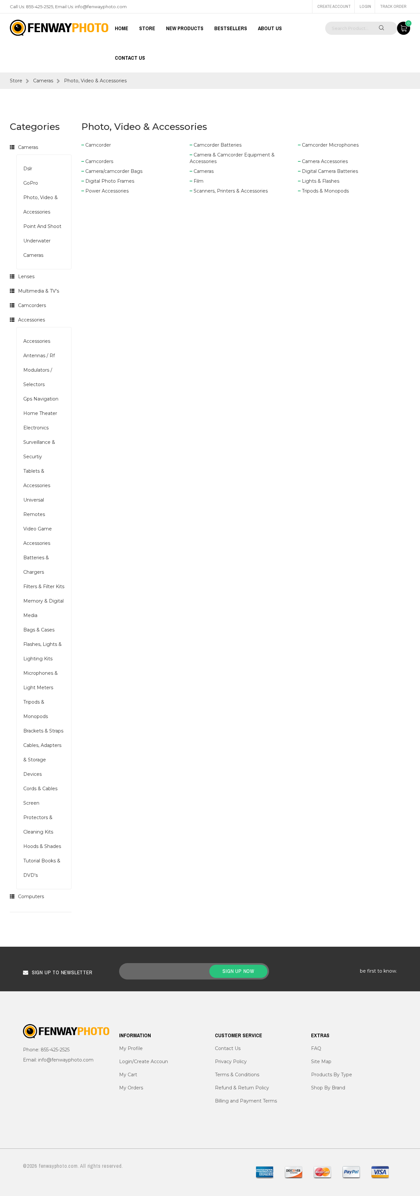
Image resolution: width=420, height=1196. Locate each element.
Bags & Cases (38, 630)
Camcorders (32, 305)
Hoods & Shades (42, 846)
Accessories (31, 320)
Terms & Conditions (237, 1075)
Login (365, 6)
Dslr (27, 169)
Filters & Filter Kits (43, 586)
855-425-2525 (39, 6)
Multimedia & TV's (38, 291)
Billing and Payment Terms (246, 1101)
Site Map (321, 1061)
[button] (12, 147)
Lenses (26, 276)
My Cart (128, 1075)
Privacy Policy (231, 1061)
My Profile (131, 1048)
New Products (184, 28)
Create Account (334, 6)
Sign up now (238, 971)
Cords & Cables (40, 789)
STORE (147, 28)
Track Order (393, 6)
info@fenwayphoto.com (101, 6)
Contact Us (130, 57)
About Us (270, 28)
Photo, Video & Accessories (95, 81)
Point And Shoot (42, 226)
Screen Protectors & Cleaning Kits (38, 817)
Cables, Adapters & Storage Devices (42, 759)
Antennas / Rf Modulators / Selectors (39, 370)
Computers (31, 896)
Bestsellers (230, 28)
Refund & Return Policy (242, 1088)
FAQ (316, 1048)
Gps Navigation (40, 399)
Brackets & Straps (43, 731)
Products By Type (331, 1075)
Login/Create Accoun (143, 1061)
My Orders (131, 1088)
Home (121, 28)
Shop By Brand (328, 1088)
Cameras (43, 81)
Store (16, 81)
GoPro (30, 183)
